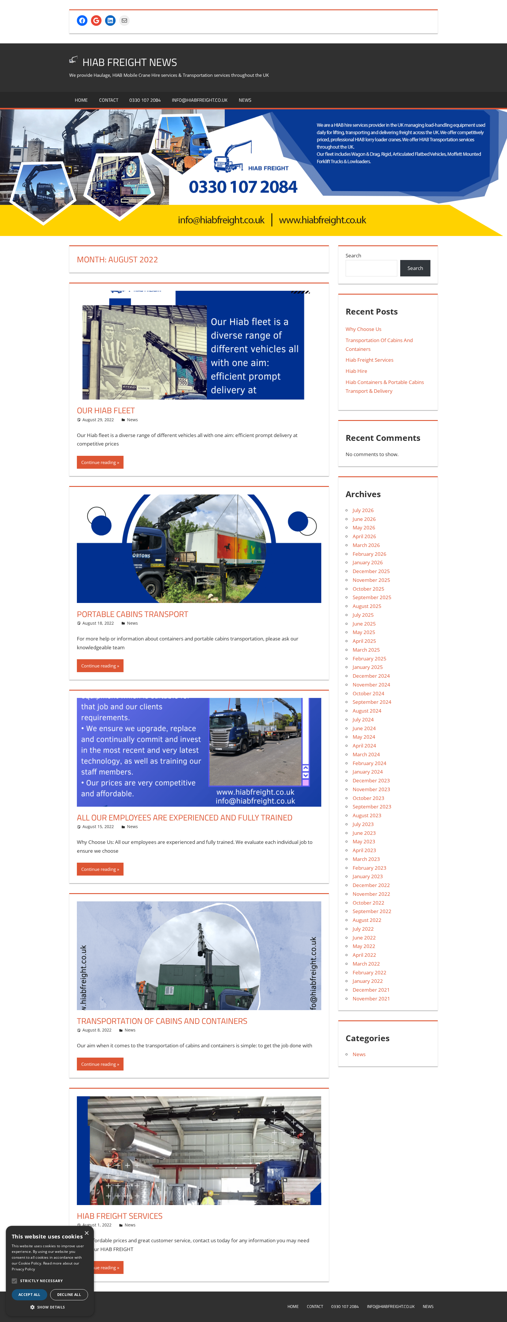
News (245, 99)
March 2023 (366, 859)
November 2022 (371, 894)
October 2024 (368, 693)
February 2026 (369, 553)
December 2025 (371, 571)
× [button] (86, 1233)
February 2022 (369, 972)
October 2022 (368, 902)
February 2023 (369, 867)
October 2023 (368, 798)
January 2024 (368, 771)
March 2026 (366, 545)
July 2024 (363, 719)
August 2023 (367, 815)
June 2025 (364, 623)
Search (353, 255)
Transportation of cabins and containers (162, 1021)
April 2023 (364, 850)
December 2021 (371, 989)
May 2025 (364, 632)
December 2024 (371, 675)
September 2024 (372, 702)
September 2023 (372, 806)
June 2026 (364, 519)
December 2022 (371, 885)
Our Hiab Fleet (106, 410)
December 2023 (371, 780)
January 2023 (368, 876)
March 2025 (366, 649)
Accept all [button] (29, 1294)
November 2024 (371, 684)
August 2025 (367, 606)
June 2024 (364, 728)
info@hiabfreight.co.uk (199, 99)
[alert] (50, 1271)
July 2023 (363, 824)
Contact (108, 99)
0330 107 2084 (145, 99)
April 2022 (364, 954)
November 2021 (371, 998)
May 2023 (364, 841)
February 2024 (369, 763)
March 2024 (366, 754)
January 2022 (368, 981)
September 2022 (372, 911)
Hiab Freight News (129, 62)
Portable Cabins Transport (132, 614)
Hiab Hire (356, 371)
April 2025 (364, 641)
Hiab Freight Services (369, 359)
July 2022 (363, 928)
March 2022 (366, 963)
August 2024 (367, 710)
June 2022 (364, 937)
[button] (14, 1281)
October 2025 (368, 588)
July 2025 (363, 614)
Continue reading (98, 462)
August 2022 (367, 920)
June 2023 (364, 833)
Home (81, 99)
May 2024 (364, 736)
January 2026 (368, 562)
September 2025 (372, 597)
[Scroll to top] (497, 1312)
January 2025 (368, 667)
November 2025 (371, 580)
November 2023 (371, 789)
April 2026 (364, 536)
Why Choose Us (363, 329)
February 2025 (369, 658)
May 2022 (364, 946)
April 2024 (364, 745)
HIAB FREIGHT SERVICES (120, 1215)
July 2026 (363, 510)
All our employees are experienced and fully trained (185, 817)
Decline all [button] (69, 1294)
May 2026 (364, 527)
